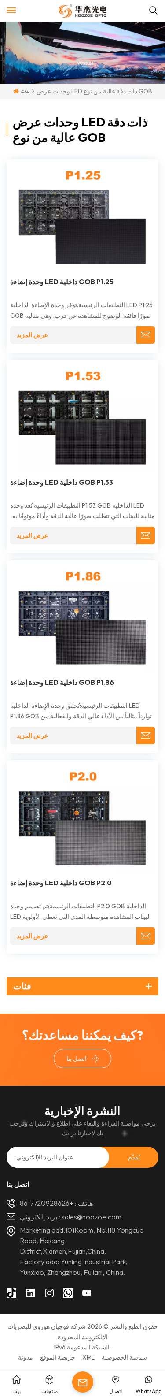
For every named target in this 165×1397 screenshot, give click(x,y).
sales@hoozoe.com (91, 1216)
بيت (24, 91)
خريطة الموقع (57, 1357)
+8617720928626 (46, 1203)
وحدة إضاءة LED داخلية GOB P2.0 (61, 882)
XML (88, 1357)
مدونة (25, 1357)
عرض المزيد (32, 335)
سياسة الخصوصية (124, 1357)
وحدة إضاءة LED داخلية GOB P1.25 (62, 281)
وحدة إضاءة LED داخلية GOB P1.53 (61, 482)
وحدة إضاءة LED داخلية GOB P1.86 (62, 682)
